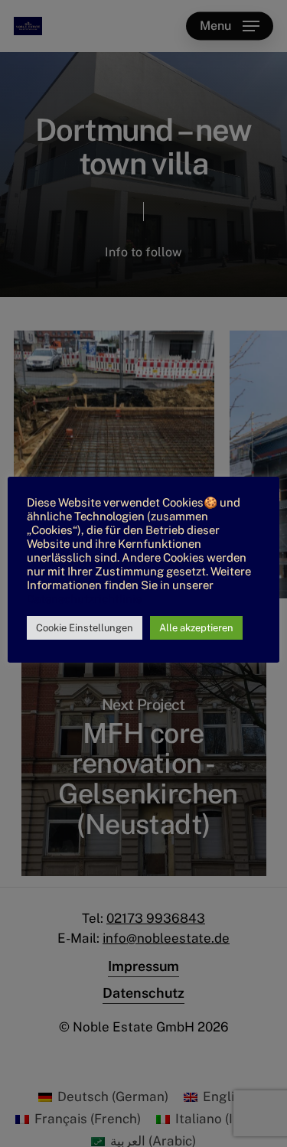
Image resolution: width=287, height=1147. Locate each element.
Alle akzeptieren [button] (196, 628)
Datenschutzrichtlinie (84, 598)
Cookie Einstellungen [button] (84, 628)
